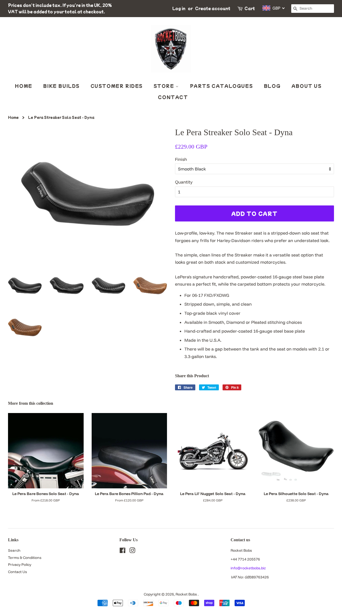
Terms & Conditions (24, 557)
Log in (178, 8)
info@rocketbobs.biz (248, 568)
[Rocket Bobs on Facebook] (122, 551)
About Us (307, 86)
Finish (181, 159)
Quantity (184, 182)
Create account (212, 8)
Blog (272, 86)
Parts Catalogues (221, 86)
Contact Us (17, 571)
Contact (173, 97)
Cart (249, 8)
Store (165, 86)
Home (23, 86)
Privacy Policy (19, 564)
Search (14, 550)
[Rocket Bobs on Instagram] (132, 551)
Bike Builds (61, 86)
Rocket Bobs (187, 594)
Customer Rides (117, 86)
